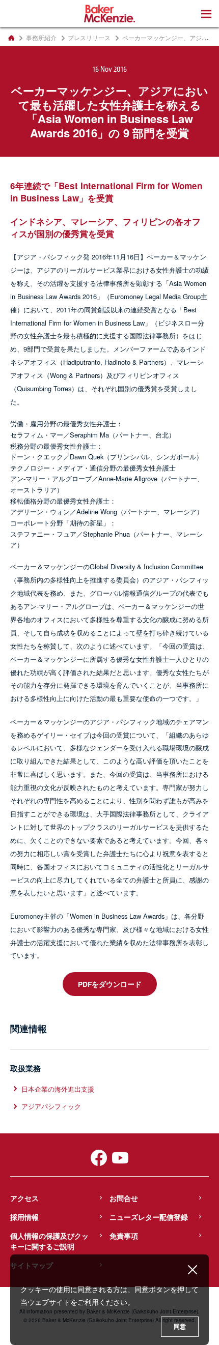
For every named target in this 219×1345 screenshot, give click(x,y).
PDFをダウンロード (110, 984)
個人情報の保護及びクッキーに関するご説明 (49, 1241)
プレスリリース (89, 38)
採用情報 (24, 1217)
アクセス (24, 1198)
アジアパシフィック (51, 1106)
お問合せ (124, 1198)
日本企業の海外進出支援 (57, 1089)
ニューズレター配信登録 (149, 1217)
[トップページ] (11, 38)
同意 (180, 1326)
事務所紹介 (41, 38)
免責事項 (124, 1236)
